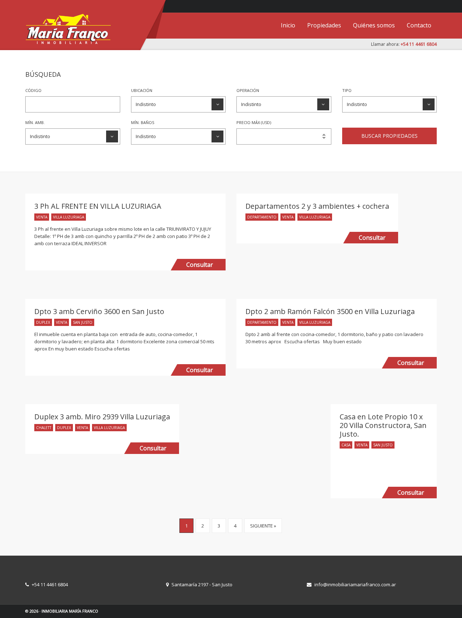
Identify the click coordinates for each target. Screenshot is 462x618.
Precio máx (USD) (253, 122)
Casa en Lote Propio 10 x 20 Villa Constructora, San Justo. (383, 425)
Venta (41, 217)
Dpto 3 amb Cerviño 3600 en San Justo (99, 311)
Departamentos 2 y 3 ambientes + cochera (317, 206)
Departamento (261, 217)
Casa (345, 444)
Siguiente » (263, 525)
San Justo (82, 322)
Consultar (199, 265)
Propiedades (324, 25)
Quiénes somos (374, 25)
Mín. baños (142, 122)
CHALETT (43, 427)
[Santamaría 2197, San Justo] (429, 5)
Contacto (419, 25)
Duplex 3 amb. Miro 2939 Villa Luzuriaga (102, 416)
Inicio (288, 25)
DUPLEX (43, 322)
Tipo (347, 90)
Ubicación (141, 90)
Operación (247, 90)
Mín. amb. (35, 122)
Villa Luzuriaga (68, 217)
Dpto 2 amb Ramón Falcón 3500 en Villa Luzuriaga (330, 311)
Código (33, 90)
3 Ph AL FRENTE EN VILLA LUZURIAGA (97, 206)
